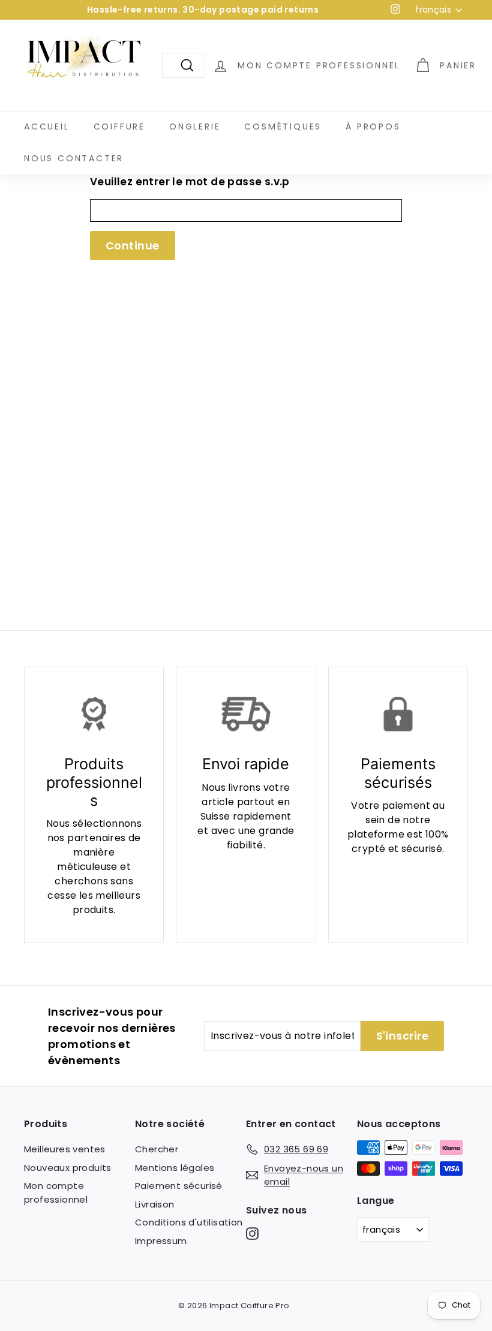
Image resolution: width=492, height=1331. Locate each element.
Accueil (47, 127)
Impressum (161, 1240)
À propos (373, 127)
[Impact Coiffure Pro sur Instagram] (252, 1233)
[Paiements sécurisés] (398, 714)
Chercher (156, 1149)
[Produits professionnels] (94, 714)
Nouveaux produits (68, 1167)
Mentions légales (174, 1167)
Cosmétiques (283, 127)
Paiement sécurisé (179, 1185)
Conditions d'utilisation (189, 1222)
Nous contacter (74, 158)
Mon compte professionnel (56, 1192)
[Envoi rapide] (245, 714)
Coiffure (119, 127)
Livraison (155, 1204)
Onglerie (194, 127)
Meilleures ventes (65, 1149)
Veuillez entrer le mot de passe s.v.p (190, 181)
